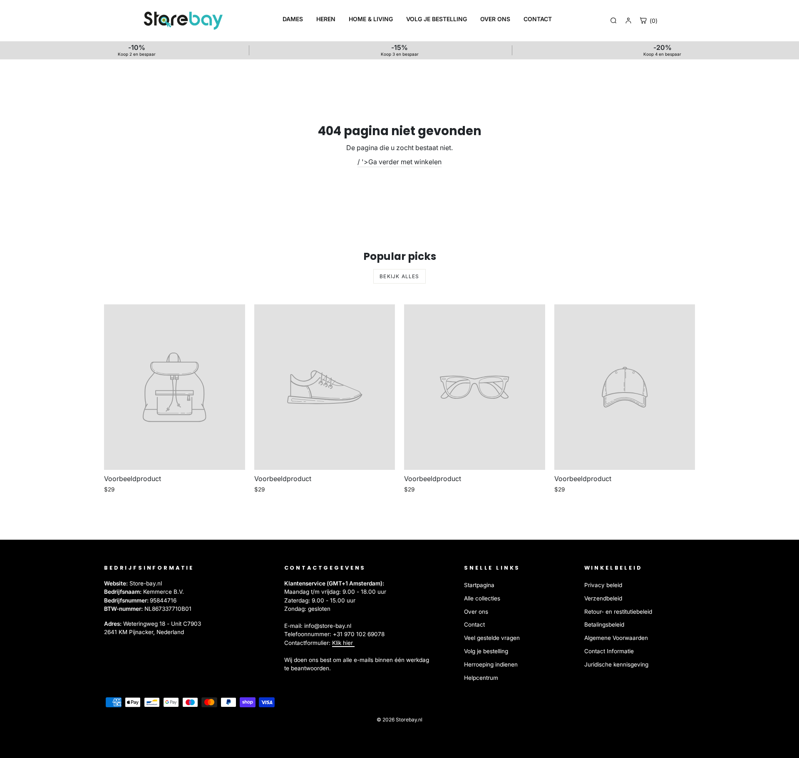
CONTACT (538, 18)
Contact (474, 624)
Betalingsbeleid (604, 624)
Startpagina (479, 585)
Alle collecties (482, 598)
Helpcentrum (481, 677)
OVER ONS (495, 18)
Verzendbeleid (603, 598)
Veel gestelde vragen (492, 638)
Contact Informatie (609, 651)
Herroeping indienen (491, 664)
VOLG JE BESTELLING (436, 18)
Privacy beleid (603, 585)
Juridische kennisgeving (616, 664)
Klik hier (343, 642)
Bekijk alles (399, 276)
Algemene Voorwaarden (616, 638)
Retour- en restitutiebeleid (618, 611)
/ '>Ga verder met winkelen (399, 162)
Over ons (476, 611)
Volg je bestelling (486, 651)
